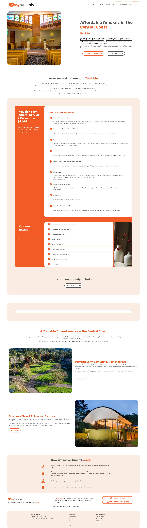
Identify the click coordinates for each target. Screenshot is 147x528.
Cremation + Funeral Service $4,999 (42, 518)
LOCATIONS (115, 4)
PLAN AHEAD (123, 4)
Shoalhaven (99, 525)
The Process (72, 516)
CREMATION (100, 4)
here (58, 502)
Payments (72, 525)
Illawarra (98, 523)
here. (81, 506)
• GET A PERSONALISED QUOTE (132, 1)
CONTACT (136, 4)
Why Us (71, 518)
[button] (78, 224)
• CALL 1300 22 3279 (118, 1)
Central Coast (100, 516)
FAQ (130, 4)
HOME (92, 4)
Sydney (98, 520)
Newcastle (99, 518)
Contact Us (72, 523)
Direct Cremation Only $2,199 (40, 516)
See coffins (56, 179)
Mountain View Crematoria (79, 210)
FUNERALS (107, 4)
